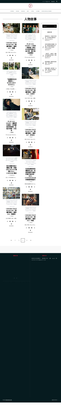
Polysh (12, 50)
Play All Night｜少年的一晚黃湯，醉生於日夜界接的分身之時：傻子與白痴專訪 (30, 48)
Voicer (12, 86)
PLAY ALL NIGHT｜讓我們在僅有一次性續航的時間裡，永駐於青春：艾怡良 (11, 125)
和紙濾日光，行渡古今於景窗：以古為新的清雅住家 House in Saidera (50, 37)
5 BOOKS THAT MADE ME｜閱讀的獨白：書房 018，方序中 (30, 91)
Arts (27, 34)
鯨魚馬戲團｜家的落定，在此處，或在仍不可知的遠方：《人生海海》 (50, 70)
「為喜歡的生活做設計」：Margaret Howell (11, 82)
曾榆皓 (31, 54)
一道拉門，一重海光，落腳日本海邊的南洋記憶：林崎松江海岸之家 (50, 55)
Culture (12, 35)
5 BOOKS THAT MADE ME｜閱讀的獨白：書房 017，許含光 (30, 132)
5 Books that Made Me (10, 34)
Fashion (14, 72)
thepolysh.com (8, 394)
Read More (30, 64)
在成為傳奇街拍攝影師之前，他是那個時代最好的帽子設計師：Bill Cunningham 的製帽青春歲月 (30, 174)
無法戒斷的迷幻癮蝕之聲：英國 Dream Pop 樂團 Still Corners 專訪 (11, 169)
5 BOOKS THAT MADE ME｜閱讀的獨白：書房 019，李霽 (11, 45)
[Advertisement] (15, 333)
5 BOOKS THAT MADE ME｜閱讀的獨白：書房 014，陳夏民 (11, 211)
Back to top (54, 394)
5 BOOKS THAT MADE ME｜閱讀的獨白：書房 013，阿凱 (30, 217)
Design (11, 71)
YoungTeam (12, 175)
